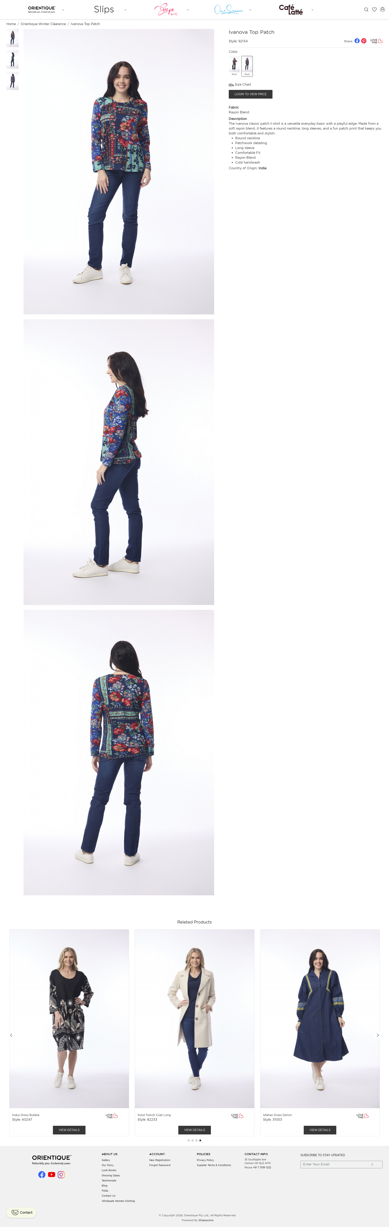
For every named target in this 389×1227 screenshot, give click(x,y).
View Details (69, 1130)
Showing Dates (111, 1175)
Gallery (106, 1160)
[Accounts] (382, 9)
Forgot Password (159, 1165)
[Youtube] (51, 1176)
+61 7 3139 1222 (262, 1167)
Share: (348, 41)
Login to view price (251, 94)
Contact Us (108, 1195)
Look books (109, 1170)
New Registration (159, 1160)
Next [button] (378, 1035)
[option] (69, 1032)
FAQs (105, 1190)
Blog (104, 1185)
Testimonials (109, 1180)
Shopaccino (206, 1220)
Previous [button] (11, 1035)
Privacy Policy (205, 1160)
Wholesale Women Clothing (118, 1201)
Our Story (108, 1165)
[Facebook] (41, 1176)
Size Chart (242, 84)
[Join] (372, 1164)
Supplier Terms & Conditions (214, 1165)
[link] (366, 9)
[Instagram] (61, 1176)
